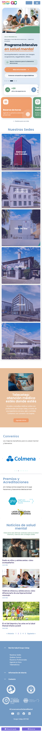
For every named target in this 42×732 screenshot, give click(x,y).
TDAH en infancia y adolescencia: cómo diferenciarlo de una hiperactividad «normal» (18, 593)
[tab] (5, 80)
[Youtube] (12, 713)
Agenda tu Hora (15, 662)
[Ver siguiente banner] (36, 23)
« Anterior (10, 633)
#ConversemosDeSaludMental (21, 709)
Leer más (5, 565)
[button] (37, 2)
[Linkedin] (29, 713)
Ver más (21, 156)
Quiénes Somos (15, 657)
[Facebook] (23, 713)
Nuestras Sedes (15, 655)
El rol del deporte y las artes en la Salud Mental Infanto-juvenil (18, 624)
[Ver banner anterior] (5, 23)
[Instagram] (18, 713)
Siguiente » (31, 633)
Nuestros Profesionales (18, 660)
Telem (12, 665)
